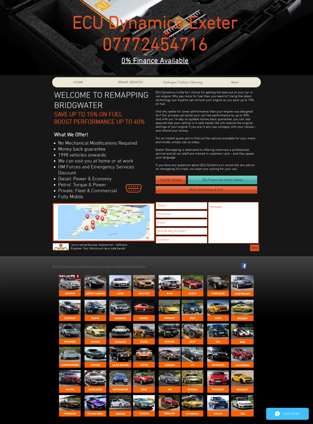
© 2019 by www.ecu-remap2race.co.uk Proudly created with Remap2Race (98, 266)
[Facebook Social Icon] (244, 265)
